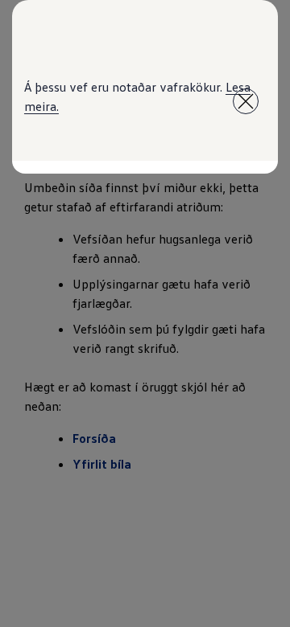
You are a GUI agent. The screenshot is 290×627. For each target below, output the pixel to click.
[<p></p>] (246, 101)
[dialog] (145, 313)
